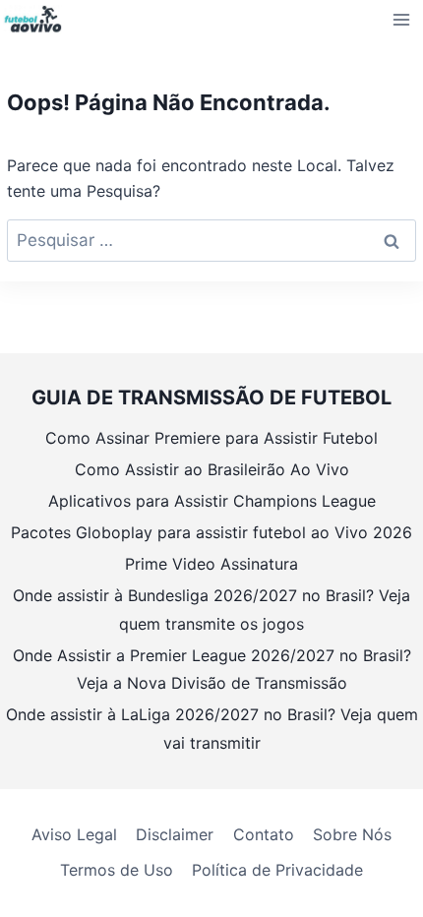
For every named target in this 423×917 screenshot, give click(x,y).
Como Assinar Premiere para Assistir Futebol (211, 438)
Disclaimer (174, 834)
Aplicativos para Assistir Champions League (212, 501)
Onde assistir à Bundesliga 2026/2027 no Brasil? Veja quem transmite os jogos (211, 609)
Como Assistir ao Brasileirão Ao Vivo (212, 469)
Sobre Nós (352, 834)
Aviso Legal (74, 834)
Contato (263, 834)
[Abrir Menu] (402, 19)
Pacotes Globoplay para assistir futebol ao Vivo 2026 (211, 532)
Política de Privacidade (277, 870)
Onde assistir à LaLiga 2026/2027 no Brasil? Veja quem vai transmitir (212, 728)
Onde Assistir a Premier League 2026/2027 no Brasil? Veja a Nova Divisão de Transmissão (212, 669)
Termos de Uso (116, 870)
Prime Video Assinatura (211, 564)
